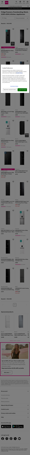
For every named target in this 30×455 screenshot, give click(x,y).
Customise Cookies (14, 86)
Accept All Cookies (22, 89)
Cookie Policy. (19, 73)
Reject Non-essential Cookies (10, 89)
